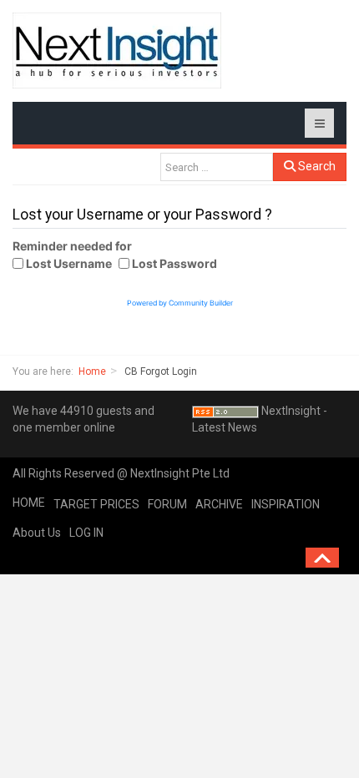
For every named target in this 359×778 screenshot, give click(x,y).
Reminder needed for (72, 246)
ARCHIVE (219, 504)
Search (316, 166)
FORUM (167, 504)
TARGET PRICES (96, 504)
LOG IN (86, 532)
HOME (29, 502)
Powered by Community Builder (180, 303)
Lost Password (174, 263)
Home (92, 371)
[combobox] (216, 167)
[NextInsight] (117, 50)
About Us (37, 532)
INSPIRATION (285, 504)
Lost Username (69, 263)
